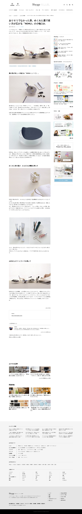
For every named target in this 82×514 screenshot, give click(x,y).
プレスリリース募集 (28, 503)
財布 (36, 472)
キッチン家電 (20, 453)
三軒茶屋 (23, 464)
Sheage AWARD (64, 493)
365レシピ (50, 500)
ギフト (37, 480)
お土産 (64, 472)
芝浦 (55, 464)
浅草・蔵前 (44, 464)
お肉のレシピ (43, 445)
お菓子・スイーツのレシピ (51, 445)
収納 (9, 478)
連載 (49, 496)
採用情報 (38, 503)
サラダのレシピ (37, 445)
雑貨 (19, 457)
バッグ (19, 455)
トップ (10, 15)
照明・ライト (23, 449)
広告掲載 (34, 503)
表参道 (27, 464)
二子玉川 (14, 464)
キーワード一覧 (63, 494)
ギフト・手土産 (11, 457)
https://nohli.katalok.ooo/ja (17, 315)
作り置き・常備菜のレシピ (28, 445)
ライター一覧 (63, 496)
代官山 (10, 464)
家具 (19, 449)
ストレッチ (11, 451)
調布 (52, 464)
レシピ (10, 445)
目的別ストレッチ (29, 451)
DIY (9, 475)
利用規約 (17, 503)
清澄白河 (35, 464)
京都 (63, 475)
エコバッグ (64, 473)
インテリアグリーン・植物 (31, 449)
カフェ (50, 472)
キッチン (10, 473)
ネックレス (37, 475)
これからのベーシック (52, 498)
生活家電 (10, 453)
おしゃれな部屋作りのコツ (31, 447)
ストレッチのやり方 (21, 451)
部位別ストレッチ (37, 451)
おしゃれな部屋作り (12, 447)
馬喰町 (31, 464)
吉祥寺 (49, 464)
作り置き (23, 473)
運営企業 (43, 503)
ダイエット (24, 475)
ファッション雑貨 (12, 455)
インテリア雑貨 (22, 15)
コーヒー (50, 473)
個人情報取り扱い (12, 503)
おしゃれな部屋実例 (21, 447)
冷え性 (64, 478)
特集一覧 (71, 106)
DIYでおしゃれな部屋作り (41, 447)
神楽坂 (40, 464)
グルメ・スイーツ (24, 457)
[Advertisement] (19, 349)
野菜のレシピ (20, 445)
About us (22, 503)
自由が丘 (18, 464)
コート (23, 478)
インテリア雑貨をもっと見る (45, 378)
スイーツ (50, 475)
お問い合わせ (63, 500)
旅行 (50, 480)
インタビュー (65, 480)
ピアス (37, 473)
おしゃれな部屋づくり (12, 476)
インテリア (15, 15)
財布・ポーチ (24, 455)
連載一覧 (71, 138)
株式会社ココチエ (16, 505)
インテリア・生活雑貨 (20, 26)
